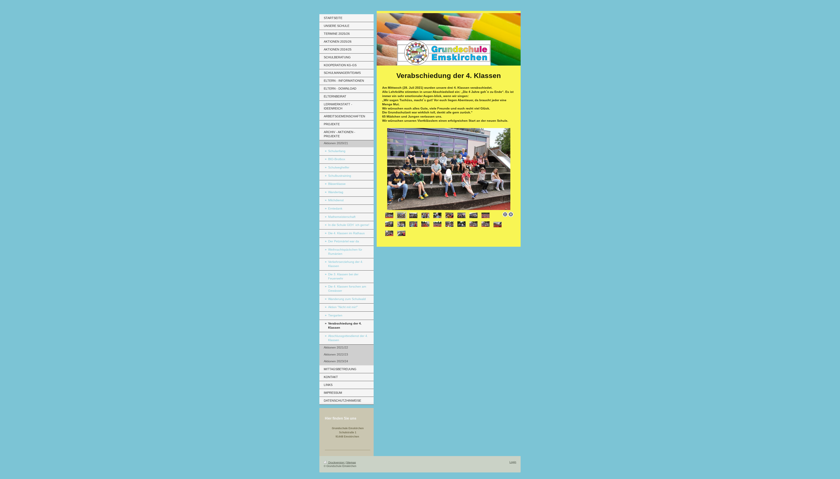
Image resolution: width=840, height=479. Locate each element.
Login (512, 462)
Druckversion (336, 462)
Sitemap (351, 462)
